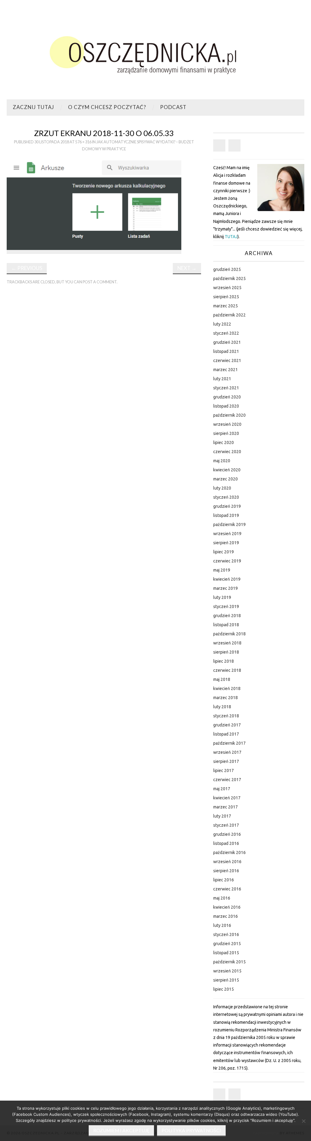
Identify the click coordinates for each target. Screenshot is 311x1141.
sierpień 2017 (226, 761)
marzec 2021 (225, 369)
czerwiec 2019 (227, 561)
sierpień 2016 (226, 870)
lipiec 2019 (223, 551)
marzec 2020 (225, 479)
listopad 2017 (226, 734)
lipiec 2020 (223, 442)
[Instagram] (234, 145)
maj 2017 (221, 788)
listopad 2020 (226, 406)
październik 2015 (229, 961)
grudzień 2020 (227, 397)
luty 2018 (222, 706)
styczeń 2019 (226, 606)
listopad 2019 (226, 515)
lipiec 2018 (223, 661)
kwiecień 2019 (227, 579)
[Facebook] (219, 145)
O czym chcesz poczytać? (107, 107)
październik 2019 (229, 524)
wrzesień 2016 (227, 861)
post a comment (100, 282)
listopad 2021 (226, 351)
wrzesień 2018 (227, 643)
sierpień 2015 (226, 980)
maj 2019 (221, 570)
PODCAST (173, 107)
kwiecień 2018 (227, 688)
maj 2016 (221, 898)
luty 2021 (222, 378)
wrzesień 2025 (227, 287)
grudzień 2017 (227, 725)
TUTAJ (231, 236)
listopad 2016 (226, 843)
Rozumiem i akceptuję (121, 1130)
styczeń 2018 (226, 715)
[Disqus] (104, 374)
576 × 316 (83, 142)
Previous (26, 268)
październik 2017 (229, 743)
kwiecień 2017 (227, 797)
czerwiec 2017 (227, 779)
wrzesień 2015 (227, 970)
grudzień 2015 (227, 943)
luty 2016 (222, 925)
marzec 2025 (225, 305)
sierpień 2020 (226, 433)
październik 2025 (229, 278)
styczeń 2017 (226, 825)
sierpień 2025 (226, 296)
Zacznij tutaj (33, 107)
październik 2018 (229, 633)
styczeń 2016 (226, 934)
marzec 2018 (225, 697)
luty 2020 (222, 488)
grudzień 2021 (227, 342)
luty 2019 (222, 597)
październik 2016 (229, 852)
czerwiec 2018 (227, 670)
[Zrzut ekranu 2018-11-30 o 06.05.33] (94, 205)
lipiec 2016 (223, 879)
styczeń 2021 (226, 387)
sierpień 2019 (226, 542)
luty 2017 (222, 816)
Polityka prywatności (191, 1130)
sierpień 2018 (226, 652)
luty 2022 (222, 324)
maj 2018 (221, 679)
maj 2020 (221, 460)
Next (187, 268)
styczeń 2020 (226, 497)
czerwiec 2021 (227, 360)
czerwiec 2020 (227, 451)
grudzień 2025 (227, 269)
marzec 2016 (225, 916)
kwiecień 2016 (227, 907)
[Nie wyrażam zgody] (303, 1121)
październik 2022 (229, 315)
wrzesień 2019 (227, 533)
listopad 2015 (226, 952)
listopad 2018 (226, 624)
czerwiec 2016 (227, 888)
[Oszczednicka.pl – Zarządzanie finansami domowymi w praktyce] (155, 52)
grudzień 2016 (227, 834)
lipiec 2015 (223, 989)
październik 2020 (229, 415)
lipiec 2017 (223, 770)
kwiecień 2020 (227, 469)
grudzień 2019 (227, 506)
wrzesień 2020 (227, 424)
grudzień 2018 (227, 615)
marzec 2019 (225, 588)
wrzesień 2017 (227, 752)
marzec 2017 (225, 807)
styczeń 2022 (226, 333)
